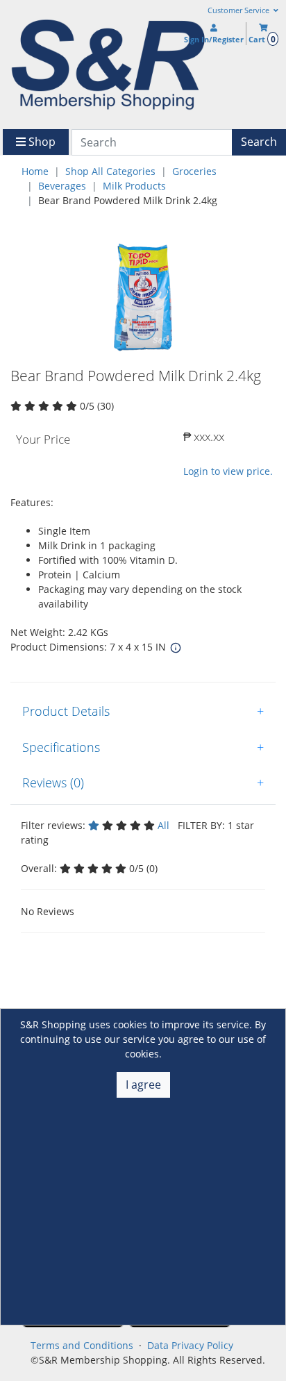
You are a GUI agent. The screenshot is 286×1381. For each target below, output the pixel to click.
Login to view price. (228, 471)
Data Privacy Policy (190, 1345)
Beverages (62, 185)
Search (259, 141)
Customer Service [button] (239, 10)
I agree (143, 1084)
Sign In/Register (214, 39)
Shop (41, 141)
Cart (262, 39)
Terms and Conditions (82, 1345)
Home (35, 171)
